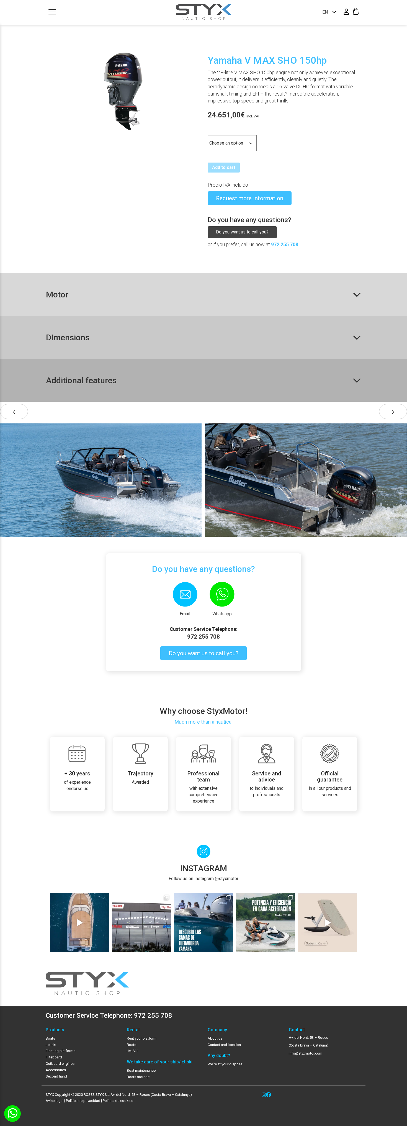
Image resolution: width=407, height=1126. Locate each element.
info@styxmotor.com (305, 1053)
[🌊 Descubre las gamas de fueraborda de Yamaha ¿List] (203, 922)
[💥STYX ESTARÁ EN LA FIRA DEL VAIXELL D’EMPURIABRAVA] (79, 922)
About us (215, 1038)
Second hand (56, 1076)
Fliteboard (54, 1057)
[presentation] (14, 411)
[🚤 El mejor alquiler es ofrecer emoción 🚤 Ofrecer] (265, 922)
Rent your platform (141, 1038)
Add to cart (223, 167)
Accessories (56, 1070)
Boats (50, 1038)
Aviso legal (54, 1101)
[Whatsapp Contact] (12, 1113)
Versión (216, 130)
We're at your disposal (225, 1064)
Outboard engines (60, 1063)
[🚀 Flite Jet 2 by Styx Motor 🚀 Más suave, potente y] (327, 922)
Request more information (249, 198)
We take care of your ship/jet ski (159, 1062)
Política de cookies (118, 1101)
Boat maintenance (141, 1070)
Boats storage (138, 1077)
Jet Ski (132, 1051)
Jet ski (51, 1045)
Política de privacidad (82, 1101)
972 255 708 (284, 244)
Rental (133, 1029)
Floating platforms (60, 1051)
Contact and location (224, 1045)
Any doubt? (219, 1055)
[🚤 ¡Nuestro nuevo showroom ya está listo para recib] (141, 922)
